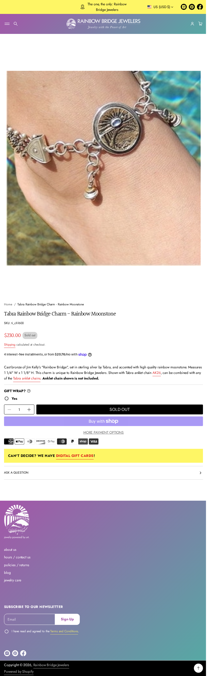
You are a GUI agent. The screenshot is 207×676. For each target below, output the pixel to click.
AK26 (171, 367)
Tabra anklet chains (55, 373)
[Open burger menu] (7, 24)
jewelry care (12, 580)
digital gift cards (75, 451)
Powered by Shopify (19, 671)
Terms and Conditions (64, 631)
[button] (15, 23)
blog (7, 572)
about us (10, 549)
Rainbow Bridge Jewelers (51, 664)
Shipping (9, 340)
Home (8, 299)
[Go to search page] (15, 23)
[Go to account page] (189, 24)
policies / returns (16, 564)
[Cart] (196, 24)
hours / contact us (17, 557)
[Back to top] (194, 668)
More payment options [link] (101, 427)
